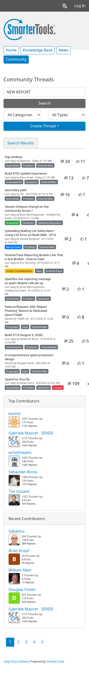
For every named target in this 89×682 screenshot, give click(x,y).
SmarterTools (55, 661)
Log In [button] (79, 6)
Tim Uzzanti (19, 491)
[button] (64, 6)
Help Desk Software (17, 661)
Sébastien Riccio (23, 472)
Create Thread (43, 126)
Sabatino (16, 531)
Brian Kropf (19, 551)
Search (44, 103)
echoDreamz (20, 453)
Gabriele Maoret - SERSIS (31, 433)
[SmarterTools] (29, 28)
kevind (14, 414)
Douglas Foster (22, 590)
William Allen (20, 570)
